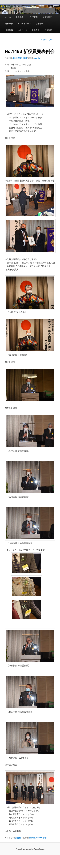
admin (37, 57)
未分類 (18, 837)
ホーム (8, 17)
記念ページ (22, 29)
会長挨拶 (19, 17)
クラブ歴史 (47, 17)
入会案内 (48, 29)
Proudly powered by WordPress (30, 848)
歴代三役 (9, 23)
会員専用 (36, 29)
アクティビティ (24, 23)
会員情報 (9, 29)
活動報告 (39, 23)
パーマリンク (41, 837)
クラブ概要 (33, 17)
